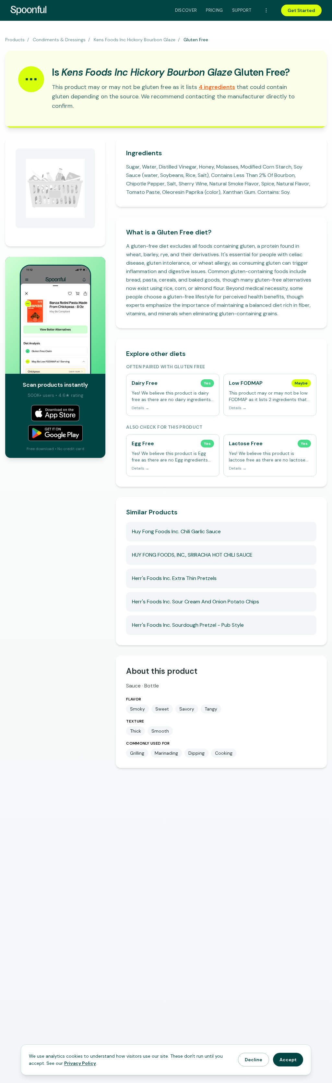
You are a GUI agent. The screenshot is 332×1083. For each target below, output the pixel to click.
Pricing (214, 10)
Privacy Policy (80, 1063)
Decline (253, 1060)
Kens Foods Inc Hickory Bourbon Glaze (134, 40)
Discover (186, 10)
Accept (288, 1060)
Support (241, 10)
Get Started (301, 10)
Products (15, 40)
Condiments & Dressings (59, 40)
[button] (217, 87)
